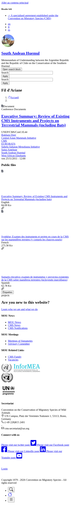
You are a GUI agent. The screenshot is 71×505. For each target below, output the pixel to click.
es (9, 29)
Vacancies (13, 359)
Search (4, 72)
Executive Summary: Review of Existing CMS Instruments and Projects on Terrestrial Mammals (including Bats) (35, 120)
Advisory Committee (19, 343)
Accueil (15, 97)
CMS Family (14, 356)
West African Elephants (13, 155)
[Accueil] (8, 46)
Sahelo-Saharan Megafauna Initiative (20, 146)
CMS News (14, 325)
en (9, 24)
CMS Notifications (18, 328)
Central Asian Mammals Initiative (18, 138)
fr (9, 27)
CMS (4, 140)
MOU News (14, 322)
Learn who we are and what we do (19, 309)
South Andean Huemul (20, 53)
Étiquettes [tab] (7, 292)
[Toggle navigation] (11, 489)
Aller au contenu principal (14, 2)
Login (4, 468)
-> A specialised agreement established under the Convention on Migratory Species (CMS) (33, 17)
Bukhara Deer (8, 135)
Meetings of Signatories (20, 341)
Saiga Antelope (9, 149)
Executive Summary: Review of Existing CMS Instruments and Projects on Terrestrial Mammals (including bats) (34, 198)
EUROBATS (8, 143)
